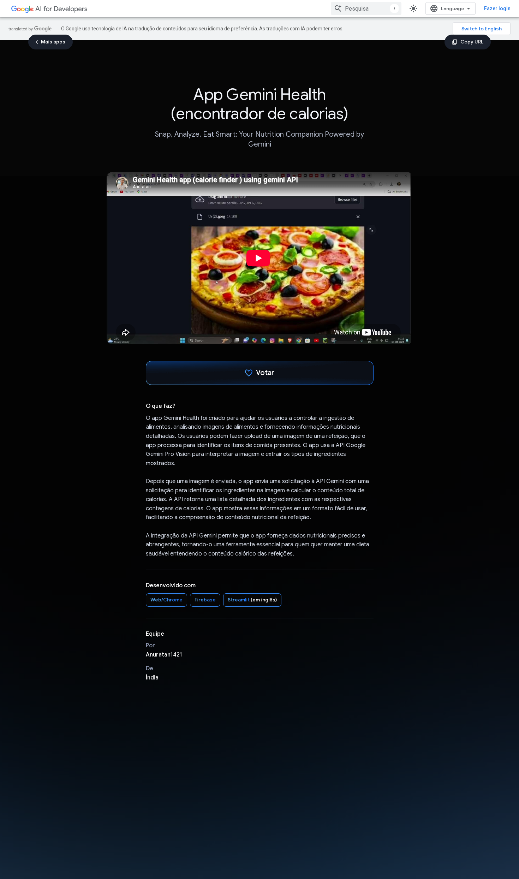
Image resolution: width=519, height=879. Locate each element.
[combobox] (366, 8)
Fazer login (497, 8)
